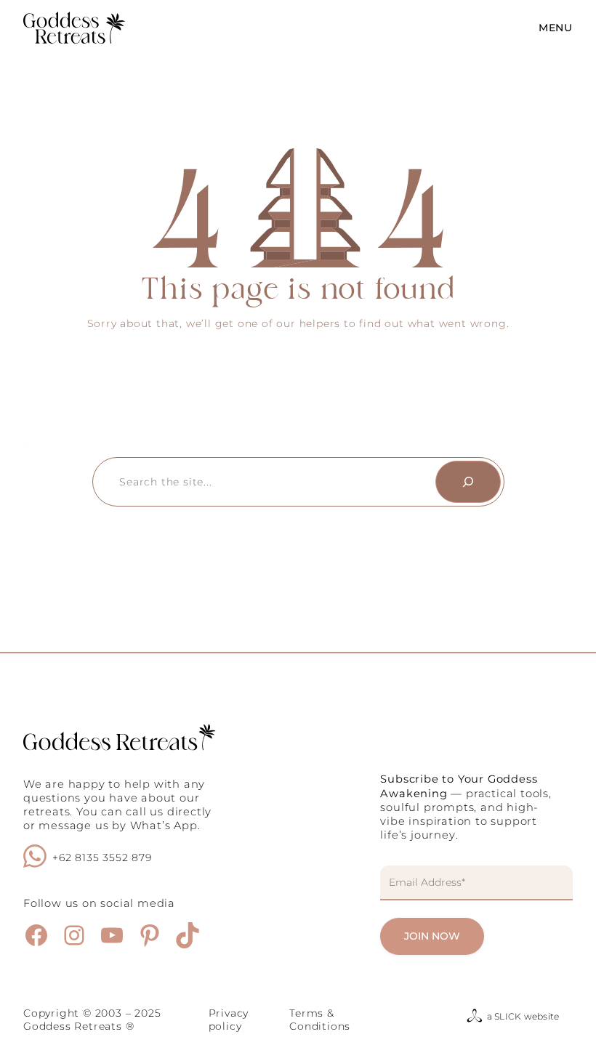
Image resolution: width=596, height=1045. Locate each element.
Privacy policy (229, 1019)
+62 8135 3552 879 (102, 857)
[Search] (468, 482)
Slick (507, 1016)
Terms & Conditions (319, 1019)
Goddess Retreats (72, 1026)
